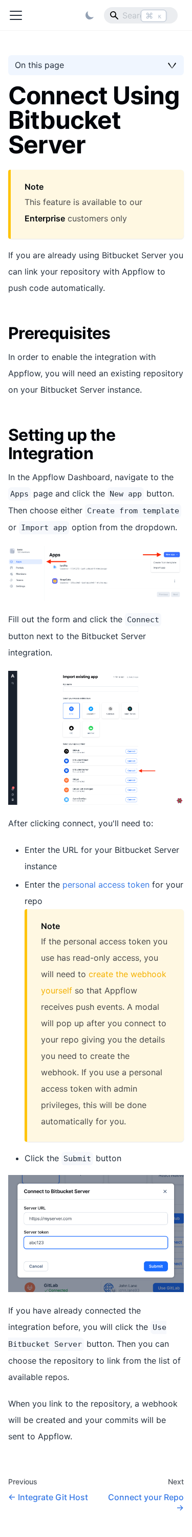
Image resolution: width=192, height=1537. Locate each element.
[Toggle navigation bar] (16, 15)
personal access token (106, 884)
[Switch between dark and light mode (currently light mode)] (90, 15)
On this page (39, 65)
